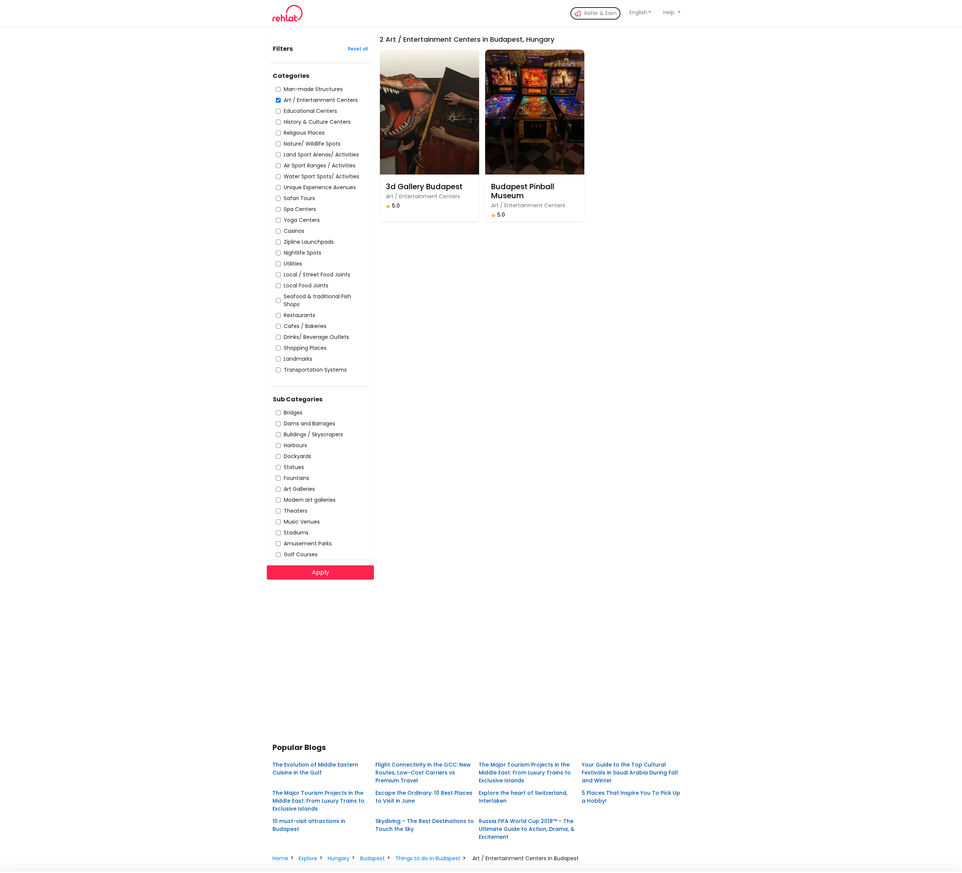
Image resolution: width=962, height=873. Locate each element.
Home (280, 858)
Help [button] (669, 12)
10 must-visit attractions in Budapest (308, 825)
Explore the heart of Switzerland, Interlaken (523, 797)
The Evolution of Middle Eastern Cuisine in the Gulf (315, 768)
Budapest (372, 858)
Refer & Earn (600, 13)
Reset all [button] (358, 49)
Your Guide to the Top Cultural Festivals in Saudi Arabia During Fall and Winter (630, 772)
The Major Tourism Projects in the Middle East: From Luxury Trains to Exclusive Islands (525, 772)
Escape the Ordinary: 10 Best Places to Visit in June (423, 797)
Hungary (338, 858)
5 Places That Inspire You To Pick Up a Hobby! (631, 797)
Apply (320, 572)
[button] (640, 12)
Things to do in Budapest (427, 858)
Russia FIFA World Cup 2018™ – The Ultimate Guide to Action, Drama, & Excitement (527, 829)
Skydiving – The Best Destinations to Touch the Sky (424, 825)
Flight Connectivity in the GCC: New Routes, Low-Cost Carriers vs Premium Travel (423, 772)
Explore (308, 858)
